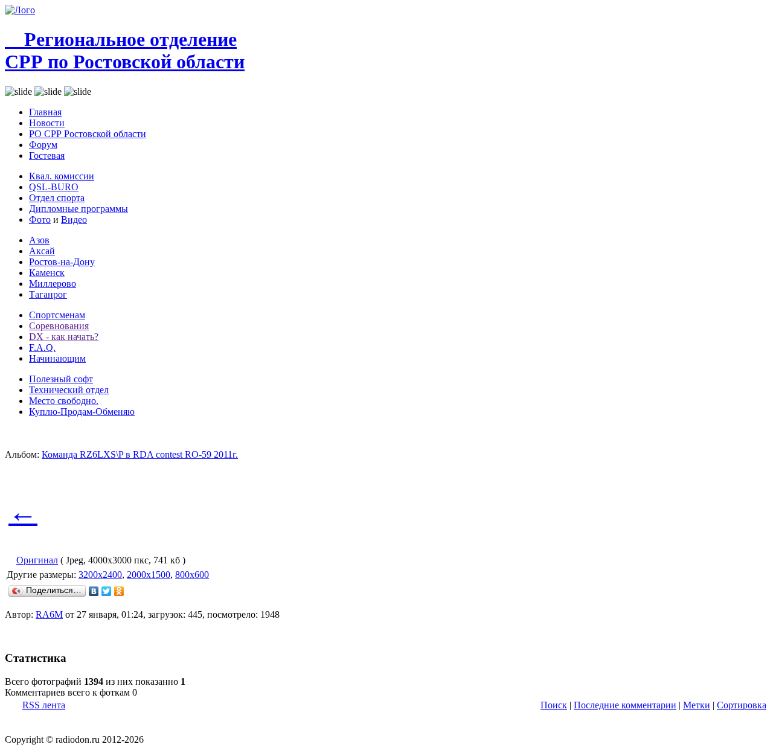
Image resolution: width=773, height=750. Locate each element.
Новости (47, 123)
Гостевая (47, 155)
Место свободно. (63, 401)
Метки (696, 705)
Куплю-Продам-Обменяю (82, 411)
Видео (74, 219)
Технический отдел (69, 390)
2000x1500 (148, 574)
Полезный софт (61, 379)
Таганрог (48, 294)
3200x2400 (100, 574)
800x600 (192, 574)
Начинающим (57, 358)
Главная (45, 112)
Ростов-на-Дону (62, 262)
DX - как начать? (63, 337)
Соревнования (59, 326)
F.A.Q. (42, 347)
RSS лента (43, 705)
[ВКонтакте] (94, 591)
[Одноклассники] (119, 591)
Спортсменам (57, 315)
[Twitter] (106, 591)
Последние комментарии (625, 705)
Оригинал (37, 560)
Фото (40, 219)
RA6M (49, 614)
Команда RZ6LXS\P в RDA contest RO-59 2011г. (140, 454)
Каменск (47, 273)
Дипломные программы (78, 209)
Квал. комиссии (61, 176)
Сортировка (741, 705)
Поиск (553, 705)
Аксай (42, 251)
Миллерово (52, 283)
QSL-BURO (54, 187)
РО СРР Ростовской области (87, 134)
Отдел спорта (57, 198)
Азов (39, 240)
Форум (43, 144)
